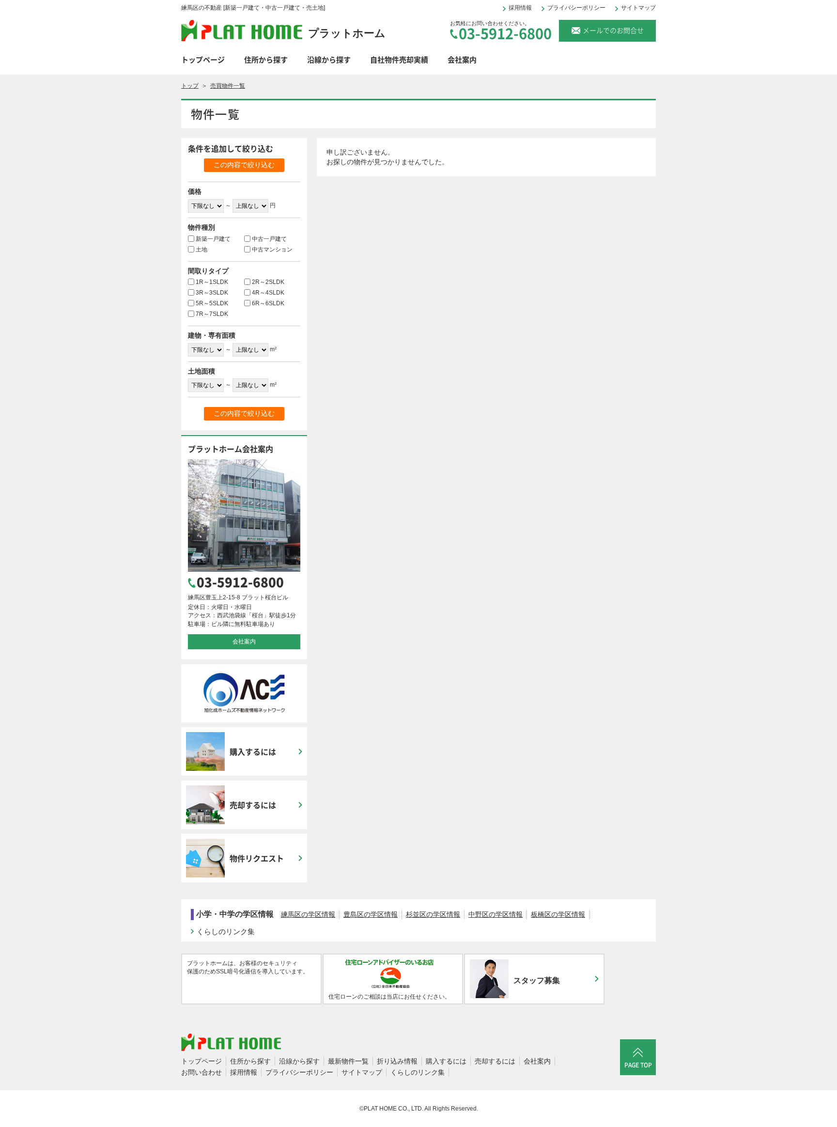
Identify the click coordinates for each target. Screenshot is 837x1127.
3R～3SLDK (212, 292)
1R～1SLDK (212, 282)
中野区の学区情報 (495, 914)
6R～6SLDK (268, 303)
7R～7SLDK (212, 314)
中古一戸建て (269, 238)
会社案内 (462, 59)
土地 (201, 249)
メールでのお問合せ (613, 30)
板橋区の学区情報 (558, 914)
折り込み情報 (397, 1061)
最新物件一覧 (348, 1061)
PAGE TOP (638, 1065)
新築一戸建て (213, 238)
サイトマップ (638, 7)
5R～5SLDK (212, 303)
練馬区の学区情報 (308, 914)
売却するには (495, 1061)
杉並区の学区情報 (433, 914)
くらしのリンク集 (226, 931)
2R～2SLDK (268, 282)
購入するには (446, 1061)
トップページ (203, 59)
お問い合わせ (201, 1072)
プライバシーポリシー (576, 7)
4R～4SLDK (268, 292)
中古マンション (272, 249)
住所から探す (266, 59)
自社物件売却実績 (399, 59)
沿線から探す (329, 59)
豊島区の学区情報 (370, 914)
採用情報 (520, 7)
